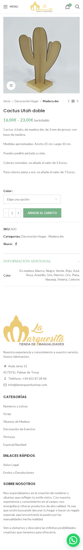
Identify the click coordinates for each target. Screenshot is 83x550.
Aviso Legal (11, 465)
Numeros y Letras (15, 406)
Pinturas (9, 437)
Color (7, 191)
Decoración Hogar (27, 101)
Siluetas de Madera (16, 421)
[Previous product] (68, 101)
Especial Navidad (14, 444)
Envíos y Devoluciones (18, 472)
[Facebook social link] (16, 244)
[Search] (77, 6)
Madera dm (50, 101)
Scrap (7, 414)
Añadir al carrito (42, 213)
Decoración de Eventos (19, 429)
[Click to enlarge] (11, 85)
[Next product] (77, 101)
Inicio (7, 101)
